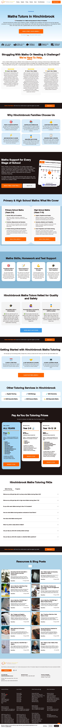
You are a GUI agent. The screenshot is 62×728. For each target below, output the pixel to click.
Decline (50, 726)
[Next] (36, 566)
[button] (18, 2)
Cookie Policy (8, 726)
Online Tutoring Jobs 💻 (36, 689)
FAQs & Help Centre (5, 699)
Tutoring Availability (45, 674)
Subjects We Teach (35, 693)
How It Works (3, 695)
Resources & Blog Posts (31, 561)
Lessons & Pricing (4, 689)
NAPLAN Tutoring (35, 701)
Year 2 (14, 166)
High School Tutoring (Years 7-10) (38, 695)
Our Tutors (3, 696)
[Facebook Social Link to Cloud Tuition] (16, 670)
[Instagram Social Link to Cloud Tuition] (14, 670)
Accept (56, 726)
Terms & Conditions (5, 700)
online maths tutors (7, 176)
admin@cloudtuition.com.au (7, 675)
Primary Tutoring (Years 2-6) (37, 694)
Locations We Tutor (20, 702)
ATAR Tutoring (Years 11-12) (37, 696)
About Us (3, 693)
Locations (3, 698)
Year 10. (19, 166)
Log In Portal (19, 689)
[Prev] (26, 566)
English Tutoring (35, 698)
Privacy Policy (4, 701)
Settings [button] (45, 726)
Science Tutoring (35, 700)
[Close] (60, 726)
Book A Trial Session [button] (51, 689)
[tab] (8, 489)
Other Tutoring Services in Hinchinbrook (31, 387)
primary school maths (27, 166)
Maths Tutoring (34, 699)
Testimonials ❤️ (4, 694)
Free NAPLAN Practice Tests (52, 716)
